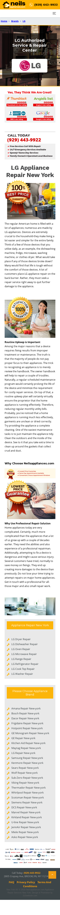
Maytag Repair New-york (26, 748)
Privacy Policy (26, 882)
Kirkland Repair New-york (26, 817)
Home (4, 21)
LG (24, 21)
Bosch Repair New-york (25, 713)
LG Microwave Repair (24, 654)
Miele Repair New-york (25, 832)
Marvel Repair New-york (25, 812)
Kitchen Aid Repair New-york (28, 743)
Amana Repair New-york (26, 708)
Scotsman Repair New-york (27, 797)
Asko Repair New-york (24, 837)
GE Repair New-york (23, 738)
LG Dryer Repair (21, 639)
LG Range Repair (21, 659)
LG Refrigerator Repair (24, 664)
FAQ (11, 882)
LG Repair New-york (23, 753)
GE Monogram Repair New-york (30, 733)
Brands (15, 21)
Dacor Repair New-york (25, 718)
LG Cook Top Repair (23, 669)
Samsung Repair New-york (27, 758)
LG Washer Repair (22, 674)
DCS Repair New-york (24, 807)
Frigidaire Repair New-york (27, 723)
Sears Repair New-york (25, 768)
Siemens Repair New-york (26, 802)
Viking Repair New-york (25, 782)
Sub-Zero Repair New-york (27, 777)
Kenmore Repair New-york (27, 763)
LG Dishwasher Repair (24, 644)
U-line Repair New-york (25, 822)
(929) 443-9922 (24, 140)
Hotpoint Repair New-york (27, 728)
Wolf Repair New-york (24, 772)
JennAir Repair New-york (26, 827)
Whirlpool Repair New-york (27, 792)
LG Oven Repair (20, 649)
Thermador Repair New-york (28, 787)
